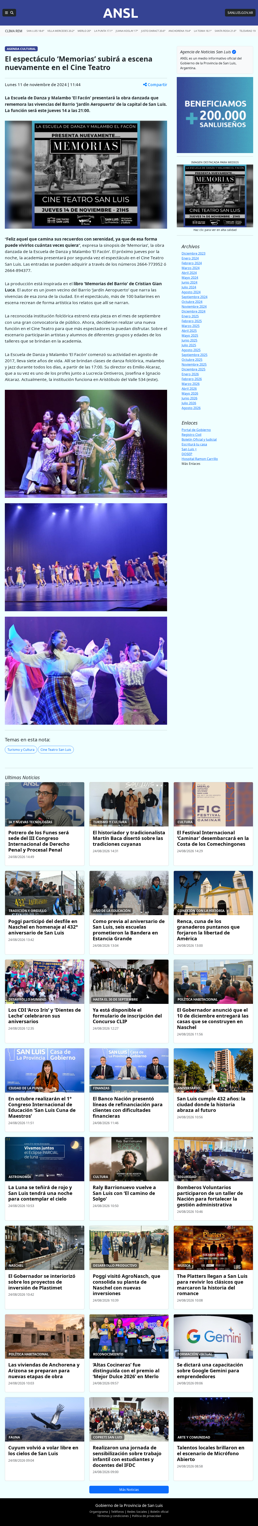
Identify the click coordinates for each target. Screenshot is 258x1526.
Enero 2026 (190, 374)
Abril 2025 (189, 330)
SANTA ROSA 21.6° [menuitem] (225, 31)
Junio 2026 (189, 398)
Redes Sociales (137, 1512)
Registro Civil (191, 434)
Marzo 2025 (191, 326)
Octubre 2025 (192, 359)
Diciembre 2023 (193, 253)
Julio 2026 (189, 403)
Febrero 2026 (192, 379)
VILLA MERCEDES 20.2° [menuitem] (60, 31)
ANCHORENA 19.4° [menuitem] (180, 31)
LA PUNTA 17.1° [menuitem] (103, 31)
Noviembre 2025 (194, 364)
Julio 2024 (189, 287)
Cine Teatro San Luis (56, 749)
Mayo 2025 (190, 335)
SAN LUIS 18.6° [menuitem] (35, 31)
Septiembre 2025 (194, 355)
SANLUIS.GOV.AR (240, 12)
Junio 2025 (189, 340)
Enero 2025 (190, 316)
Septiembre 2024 (194, 297)
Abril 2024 (189, 273)
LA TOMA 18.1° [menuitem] (202, 31)
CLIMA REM (13, 31)
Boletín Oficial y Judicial (199, 439)
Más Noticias (129, 1489)
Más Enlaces (191, 463)
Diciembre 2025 (193, 369)
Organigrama (98, 1512)
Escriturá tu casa (194, 444)
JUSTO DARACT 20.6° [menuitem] (153, 31)
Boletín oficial (159, 1512)
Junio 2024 (189, 282)
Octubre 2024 (192, 301)
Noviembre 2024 (194, 306)
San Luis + (189, 449)
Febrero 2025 (192, 321)
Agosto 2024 (191, 292)
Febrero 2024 (192, 263)
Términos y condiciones (113, 1516)
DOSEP (187, 454)
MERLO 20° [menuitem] (84, 31)
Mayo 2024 (190, 277)
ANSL (120, 12)
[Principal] (9, 12)
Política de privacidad (146, 1516)
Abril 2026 (189, 388)
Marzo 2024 (191, 268)
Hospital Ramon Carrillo (200, 459)
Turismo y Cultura (20, 749)
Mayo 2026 (190, 393)
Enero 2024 (190, 258)
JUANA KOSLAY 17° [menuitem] (127, 31)
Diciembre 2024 (193, 311)
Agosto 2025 (191, 350)
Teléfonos (117, 1512)
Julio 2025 (189, 345)
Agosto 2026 (191, 408)
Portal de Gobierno (196, 430)
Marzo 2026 (191, 384)
